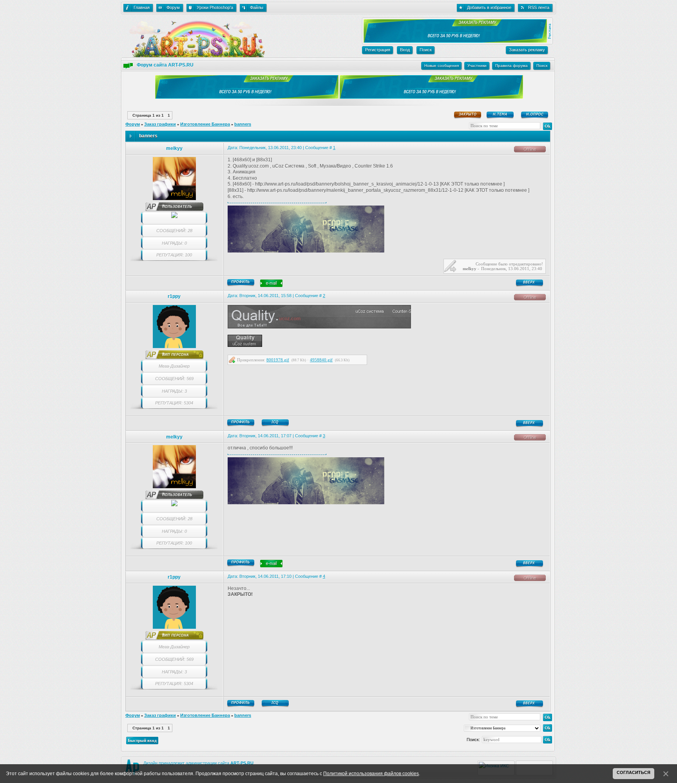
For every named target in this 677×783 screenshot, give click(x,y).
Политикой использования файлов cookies (371, 773)
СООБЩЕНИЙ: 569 (174, 378)
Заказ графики (160, 124)
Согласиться (633, 772)
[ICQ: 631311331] (275, 423)
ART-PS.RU (241, 763)
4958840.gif (321, 359)
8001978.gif (277, 359)
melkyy (174, 148)
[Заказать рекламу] (454, 41)
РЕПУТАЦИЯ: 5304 (174, 403)
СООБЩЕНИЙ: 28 (174, 230)
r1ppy (174, 296)
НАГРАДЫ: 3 (174, 391)
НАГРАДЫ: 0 (174, 243)
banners (242, 124)
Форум (132, 124)
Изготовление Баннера (205, 124)
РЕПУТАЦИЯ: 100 (174, 255)
